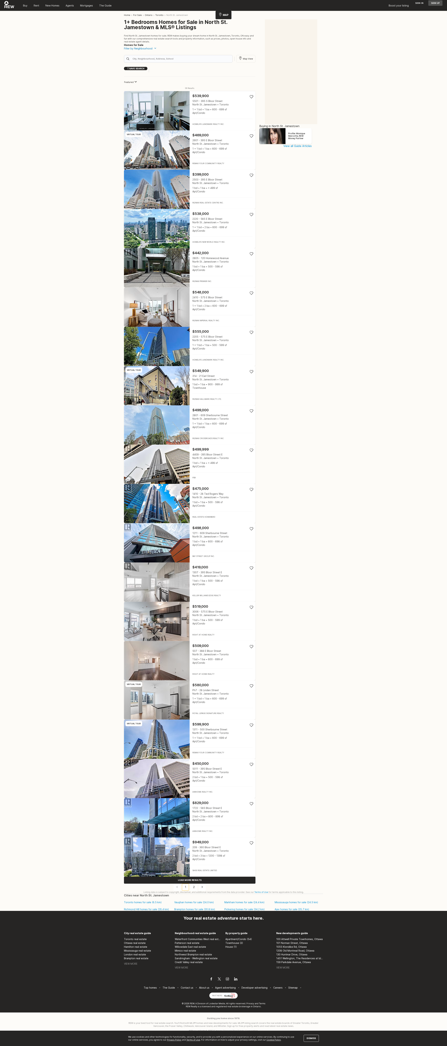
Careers (278, 987)
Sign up (435, 3)
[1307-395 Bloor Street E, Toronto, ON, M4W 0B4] (189, 582)
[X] (219, 979)
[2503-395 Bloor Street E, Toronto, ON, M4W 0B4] (189, 189)
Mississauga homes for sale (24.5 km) (296, 902)
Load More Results (189, 880)
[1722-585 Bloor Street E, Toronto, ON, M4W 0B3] (189, 817)
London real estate (135, 954)
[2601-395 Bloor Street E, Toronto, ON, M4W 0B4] (189, 150)
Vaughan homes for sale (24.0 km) (194, 902)
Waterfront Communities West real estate (198, 939)
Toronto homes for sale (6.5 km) (143, 902)
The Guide (105, 5)
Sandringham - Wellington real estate (196, 958)
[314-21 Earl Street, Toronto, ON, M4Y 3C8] (189, 385)
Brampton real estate (136, 958)
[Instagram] (227, 979)
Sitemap (293, 987)
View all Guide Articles (297, 146)
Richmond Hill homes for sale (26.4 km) (146, 909)
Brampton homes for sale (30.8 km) (194, 909)
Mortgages (86, 5)
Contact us (187, 987)
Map (226, 14)
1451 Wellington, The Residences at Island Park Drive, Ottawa (299, 958)
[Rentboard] (229, 995)
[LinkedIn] (235, 979)
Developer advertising (254, 987)
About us (204, 987)
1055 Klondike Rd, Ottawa (291, 946)
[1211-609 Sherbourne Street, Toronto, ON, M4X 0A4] (189, 542)
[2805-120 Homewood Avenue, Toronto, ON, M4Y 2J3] (189, 268)
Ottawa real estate (135, 942)
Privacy (250, 1003)
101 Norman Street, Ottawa (292, 942)
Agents (70, 5)
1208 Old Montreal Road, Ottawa (295, 950)
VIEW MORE (130, 963)
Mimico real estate (185, 950)
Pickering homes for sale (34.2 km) (244, 909)
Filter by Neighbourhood (138, 48)
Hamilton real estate (135, 946)
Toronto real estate (135, 939)
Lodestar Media (217, 1003)
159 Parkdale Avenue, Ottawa (293, 962)
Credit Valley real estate (189, 962)
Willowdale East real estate (190, 946)
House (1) (231, 946)
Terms (262, 1003)
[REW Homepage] (9, 5)
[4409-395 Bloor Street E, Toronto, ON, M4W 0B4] (189, 464)
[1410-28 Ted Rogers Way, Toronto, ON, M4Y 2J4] (189, 503)
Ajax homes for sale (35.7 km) (292, 909)
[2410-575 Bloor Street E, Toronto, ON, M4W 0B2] (189, 307)
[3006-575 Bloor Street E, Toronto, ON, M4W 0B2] (189, 621)
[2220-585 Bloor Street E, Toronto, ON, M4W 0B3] (189, 228)
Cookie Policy (273, 1039)
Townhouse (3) (234, 942)
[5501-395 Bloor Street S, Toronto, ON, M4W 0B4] (189, 110)
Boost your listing (399, 5)
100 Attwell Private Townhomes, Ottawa (299, 939)
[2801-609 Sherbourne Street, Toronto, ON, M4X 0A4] (189, 425)
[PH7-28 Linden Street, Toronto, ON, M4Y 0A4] (189, 700)
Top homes (150, 987)
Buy (25, 5)
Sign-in (419, 3)
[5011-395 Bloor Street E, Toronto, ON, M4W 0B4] (189, 778)
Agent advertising (225, 987)
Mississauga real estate (137, 950)
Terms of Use (261, 892)
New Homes (52, 5)
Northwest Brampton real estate (193, 954)
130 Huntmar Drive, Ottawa (291, 954)
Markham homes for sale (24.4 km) (244, 902)
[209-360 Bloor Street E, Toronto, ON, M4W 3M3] (189, 857)
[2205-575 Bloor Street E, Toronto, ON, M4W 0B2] (189, 346)
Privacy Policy (174, 1039)
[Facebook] (211, 979)
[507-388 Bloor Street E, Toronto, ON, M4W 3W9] (189, 660)
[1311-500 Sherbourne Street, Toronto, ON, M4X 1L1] (189, 739)
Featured (129, 82)
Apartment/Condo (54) (238, 939)
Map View (248, 58)
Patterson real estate (187, 942)
